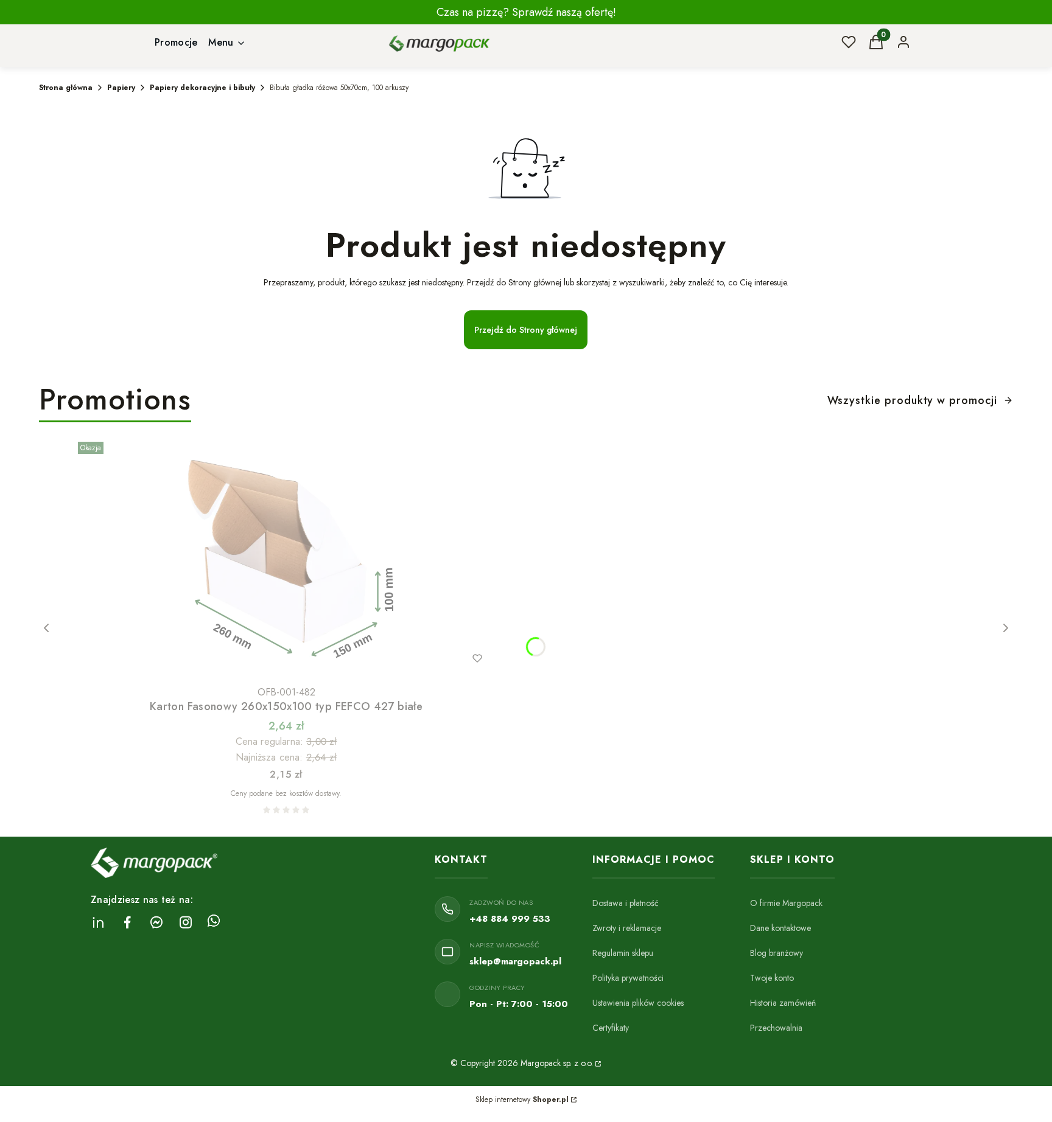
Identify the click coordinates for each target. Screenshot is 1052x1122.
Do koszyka (260, 658)
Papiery (121, 87)
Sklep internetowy (522, 1099)
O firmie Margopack (786, 903)
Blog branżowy (776, 953)
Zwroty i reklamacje (626, 928)
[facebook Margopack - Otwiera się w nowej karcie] (127, 922)
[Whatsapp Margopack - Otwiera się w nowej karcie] (214, 922)
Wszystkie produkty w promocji (912, 400)
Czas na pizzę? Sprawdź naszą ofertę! (526, 12)
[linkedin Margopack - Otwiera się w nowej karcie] (98, 922)
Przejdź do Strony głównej (525, 330)
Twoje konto (772, 978)
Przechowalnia (776, 1028)
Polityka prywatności (628, 978)
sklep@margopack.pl (515, 961)
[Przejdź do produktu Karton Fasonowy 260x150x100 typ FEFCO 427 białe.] (286, 558)
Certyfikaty (610, 1028)
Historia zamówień (783, 1003)
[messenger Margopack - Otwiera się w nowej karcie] (156, 922)
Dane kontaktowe (780, 928)
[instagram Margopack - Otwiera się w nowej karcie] (185, 922)
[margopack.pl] (597, 1063)
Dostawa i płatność (625, 903)
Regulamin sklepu (622, 953)
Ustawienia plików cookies (638, 1003)
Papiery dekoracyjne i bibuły (202, 87)
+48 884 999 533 (509, 918)
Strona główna (66, 87)
